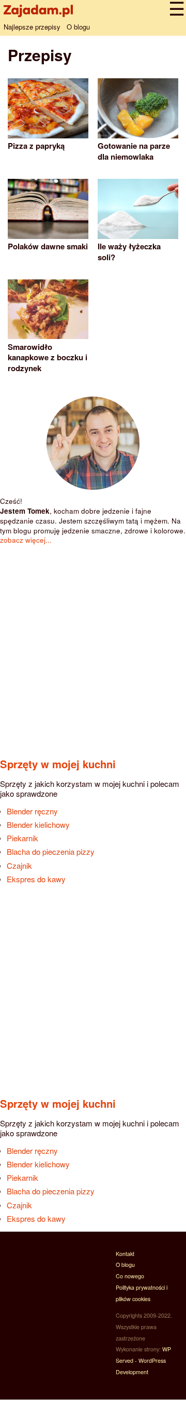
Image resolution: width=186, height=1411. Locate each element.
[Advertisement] (93, 646)
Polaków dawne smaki (48, 246)
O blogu (78, 27)
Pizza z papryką (36, 145)
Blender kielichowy (38, 824)
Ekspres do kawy (36, 878)
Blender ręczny (32, 811)
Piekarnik (22, 838)
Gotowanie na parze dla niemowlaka (134, 151)
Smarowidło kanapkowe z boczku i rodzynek (47, 357)
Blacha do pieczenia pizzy (51, 851)
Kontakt (125, 1254)
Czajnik (19, 865)
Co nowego (130, 1276)
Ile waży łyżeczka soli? (129, 251)
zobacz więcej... (26, 540)
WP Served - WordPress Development (143, 1360)
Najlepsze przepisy (32, 27)
